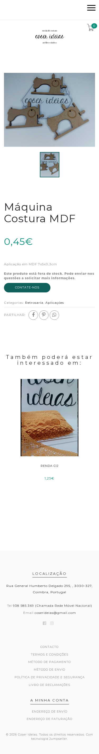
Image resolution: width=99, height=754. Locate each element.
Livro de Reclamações (49, 685)
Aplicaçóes (54, 303)
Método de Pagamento (49, 662)
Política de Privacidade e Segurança (50, 677)
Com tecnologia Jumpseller (62, 737)
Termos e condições (49, 654)
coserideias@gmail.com (55, 613)
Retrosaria (34, 303)
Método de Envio (49, 669)
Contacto (49, 647)
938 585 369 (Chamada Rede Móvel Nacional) (52, 606)
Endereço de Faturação (49, 719)
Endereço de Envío (49, 711)
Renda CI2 (50, 466)
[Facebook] (33, 315)
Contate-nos (27, 287)
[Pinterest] (44, 315)
